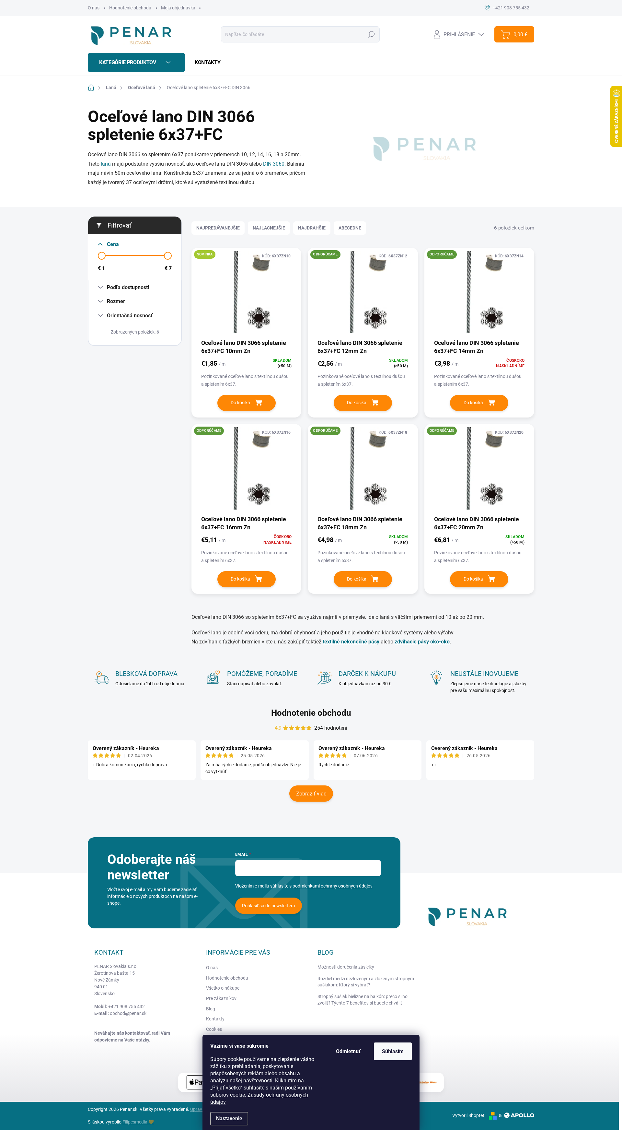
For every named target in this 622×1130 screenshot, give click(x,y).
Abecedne (350, 227)
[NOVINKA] (246, 295)
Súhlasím (393, 1051)
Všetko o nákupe (222, 988)
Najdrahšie (312, 227)
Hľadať (371, 34)
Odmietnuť (348, 1051)
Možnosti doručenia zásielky (345, 967)
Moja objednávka (178, 7)
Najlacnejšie (269, 227)
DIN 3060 (273, 164)
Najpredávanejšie (218, 227)
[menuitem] (205, 62)
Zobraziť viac (311, 794)
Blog (210, 1008)
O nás (93, 7)
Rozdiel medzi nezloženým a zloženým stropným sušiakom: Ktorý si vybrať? (365, 982)
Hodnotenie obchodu (130, 7)
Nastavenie (229, 1118)
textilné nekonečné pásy (351, 642)
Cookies (214, 1029)
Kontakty (215, 1018)
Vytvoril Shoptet (468, 1115)
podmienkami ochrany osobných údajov (333, 886)
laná (106, 164)
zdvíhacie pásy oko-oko (422, 642)
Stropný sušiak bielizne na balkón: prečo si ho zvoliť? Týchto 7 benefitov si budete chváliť (362, 1000)
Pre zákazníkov (221, 998)
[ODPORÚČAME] (362, 295)
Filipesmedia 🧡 (138, 1121)
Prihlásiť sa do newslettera (268, 905)
